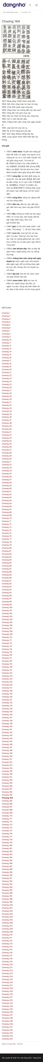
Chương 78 (6, 542)
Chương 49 (7, 456)
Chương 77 (6, 539)
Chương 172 (7, 821)
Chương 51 (6, 462)
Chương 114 (7, 649)
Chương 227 (7, 985)
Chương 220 (7, 964)
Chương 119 (7, 664)
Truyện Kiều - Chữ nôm (15, 1044)
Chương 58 (7, 482)
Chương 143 (7, 735)
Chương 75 (6, 533)
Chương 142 (7, 732)
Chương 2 (6, 316)
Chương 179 (7, 842)
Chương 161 (7, 789)
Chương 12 (6, 345)
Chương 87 (6, 569)
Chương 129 (7, 694)
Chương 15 (6, 354)
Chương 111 (7, 640)
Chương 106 (7, 625)
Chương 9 (6, 337)
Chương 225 (7, 979)
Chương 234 (7, 1006)
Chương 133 (7, 705)
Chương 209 (7, 932)
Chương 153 (7, 765)
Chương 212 (7, 940)
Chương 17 (6, 360)
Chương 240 (7, 1024)
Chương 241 (7, 1027)
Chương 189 (7, 872)
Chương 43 (7, 438)
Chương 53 (7, 467)
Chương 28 (7, 393)
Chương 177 (7, 836)
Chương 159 (7, 783)
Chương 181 (7, 848)
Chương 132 (7, 702)
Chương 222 (7, 970)
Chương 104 (7, 619)
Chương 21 (6, 372)
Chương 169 (7, 813)
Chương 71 (6, 521)
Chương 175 (7, 830)
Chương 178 (7, 839)
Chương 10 (6, 340)
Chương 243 (7, 1033)
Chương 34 (7, 411)
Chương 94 (7, 589)
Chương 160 (7, 786)
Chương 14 (6, 351)
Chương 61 (6, 491)
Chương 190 (7, 875)
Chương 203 (7, 914)
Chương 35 (7, 414)
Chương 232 (7, 1000)
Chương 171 (7, 819)
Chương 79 (6, 545)
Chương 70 (6, 518)
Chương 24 (7, 381)
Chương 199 (7, 902)
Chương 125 (7, 682)
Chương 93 (7, 586)
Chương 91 (6, 581)
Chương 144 (7, 738)
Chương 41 (6, 432)
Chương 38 (7, 423)
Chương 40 (7, 429)
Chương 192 (7, 881)
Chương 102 (7, 613)
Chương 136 (7, 714)
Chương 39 (7, 426)
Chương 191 (7, 878)
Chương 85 (7, 563)
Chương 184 (7, 857)
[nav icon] (36, 5)
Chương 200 (7, 905)
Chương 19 (6, 366)
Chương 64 (7, 500)
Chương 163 (7, 795)
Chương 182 (7, 851)
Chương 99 (7, 604)
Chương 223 (7, 973)
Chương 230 (7, 994)
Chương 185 (7, 860)
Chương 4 (6, 322)
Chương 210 (7, 935)
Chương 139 (7, 723)
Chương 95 (7, 592)
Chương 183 (7, 854)
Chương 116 (7, 655)
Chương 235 (7, 1009)
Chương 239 (7, 1021)
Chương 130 (7, 697)
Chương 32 (7, 405)
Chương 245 (7, 1039)
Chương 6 (6, 328)
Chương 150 (7, 756)
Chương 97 (6, 598)
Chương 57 (6, 479)
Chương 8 (6, 334)
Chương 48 (7, 453)
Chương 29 (7, 396)
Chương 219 (7, 961)
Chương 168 (7, 810)
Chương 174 (7, 827)
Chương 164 (7, 798)
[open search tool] (30, 5)
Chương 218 (7, 958)
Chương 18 (6, 363)
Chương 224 (7, 976)
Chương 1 (6, 313)
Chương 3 (6, 319)
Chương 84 (7, 560)
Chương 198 (7, 899)
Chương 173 (7, 824)
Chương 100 (7, 607)
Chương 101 (7, 610)
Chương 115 (7, 652)
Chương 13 (6, 348)
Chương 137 (7, 717)
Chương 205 (7, 920)
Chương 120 (7, 667)
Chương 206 (7, 923)
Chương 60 (7, 488)
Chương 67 (6, 509)
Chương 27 (6, 390)
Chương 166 (7, 804)
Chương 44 (7, 441)
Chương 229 (7, 991)
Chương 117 (7, 658)
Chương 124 (7, 679)
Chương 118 (7, 661)
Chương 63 (7, 497)
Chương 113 (7, 646)
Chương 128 (7, 691)
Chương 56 (7, 476)
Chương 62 (7, 494)
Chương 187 (7, 866)
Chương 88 (7, 572)
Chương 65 (7, 503)
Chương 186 (7, 863)
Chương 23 (7, 378)
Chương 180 (7, 845)
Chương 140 (7, 726)
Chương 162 (7, 792)
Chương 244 (7, 1036)
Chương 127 (7, 688)
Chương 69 (7, 515)
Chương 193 (7, 884)
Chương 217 (7, 955)
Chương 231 (7, 997)
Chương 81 (6, 551)
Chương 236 (7, 1012)
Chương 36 (7, 417)
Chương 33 (7, 408)
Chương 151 (7, 759)
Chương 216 (7, 952)
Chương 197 (7, 896)
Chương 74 (6, 530)
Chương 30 (7, 399)
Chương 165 (7, 801)
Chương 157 (7, 777)
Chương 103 (7, 616)
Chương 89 (7, 575)
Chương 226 (7, 982)
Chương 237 (7, 1015)
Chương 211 (7, 938)
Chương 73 (6, 527)
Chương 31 (6, 402)
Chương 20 (7, 369)
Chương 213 (7, 943)
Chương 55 (7, 473)
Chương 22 (7, 375)
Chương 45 (7, 444)
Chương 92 (7, 583)
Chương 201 (7, 908)
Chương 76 (6, 536)
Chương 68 (7, 512)
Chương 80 (7, 548)
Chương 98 (7, 601)
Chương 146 (7, 744)
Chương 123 (7, 676)
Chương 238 (7, 1018)
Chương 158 (7, 780)
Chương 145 (7, 741)
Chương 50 (7, 459)
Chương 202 (7, 911)
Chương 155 (7, 771)
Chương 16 (6, 357)
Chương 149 (7, 753)
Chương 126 (7, 685)
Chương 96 (7, 595)
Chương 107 (7, 628)
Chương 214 (7, 946)
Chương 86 (7, 566)
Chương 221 (7, 967)
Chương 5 (6, 325)
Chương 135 (7, 711)
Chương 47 (6, 450)
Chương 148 (7, 750)
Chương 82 (7, 554)
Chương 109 (7, 634)
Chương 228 (7, 988)
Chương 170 (7, 816)
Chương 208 (7, 929)
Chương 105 (7, 622)
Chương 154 (7, 768)
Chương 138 (7, 720)
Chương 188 (7, 869)
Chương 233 (7, 1003)
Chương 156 (7, 774)
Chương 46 (7, 447)
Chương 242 (7, 1030)
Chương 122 (7, 673)
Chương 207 (7, 926)
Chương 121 (7, 670)
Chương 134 (7, 708)
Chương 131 (7, 700)
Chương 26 (7, 387)
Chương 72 (6, 524)
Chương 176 (7, 833)
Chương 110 (7, 637)
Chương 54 (7, 470)
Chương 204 (7, 917)
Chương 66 (7, 506)
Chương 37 (6, 420)
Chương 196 (7, 893)
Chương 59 (7, 485)
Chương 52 (7, 464)
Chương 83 (7, 557)
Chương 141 (7, 729)
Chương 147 (7, 747)
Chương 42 (7, 435)
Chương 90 (7, 578)
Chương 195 (7, 890)
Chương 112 (7, 643)
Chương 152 (7, 762)
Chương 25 (7, 384)
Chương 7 (6, 331)
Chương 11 (6, 343)
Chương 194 (7, 887)
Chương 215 (7, 949)
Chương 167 (7, 807)
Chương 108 (7, 631)
